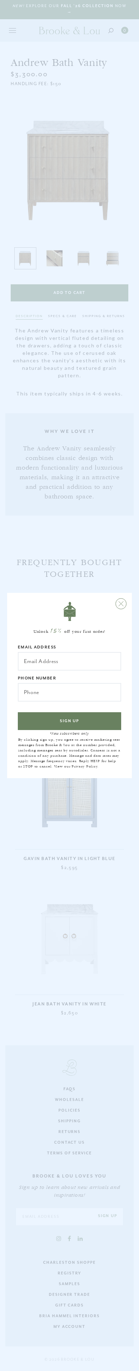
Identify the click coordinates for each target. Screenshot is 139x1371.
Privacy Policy (84, 766)
